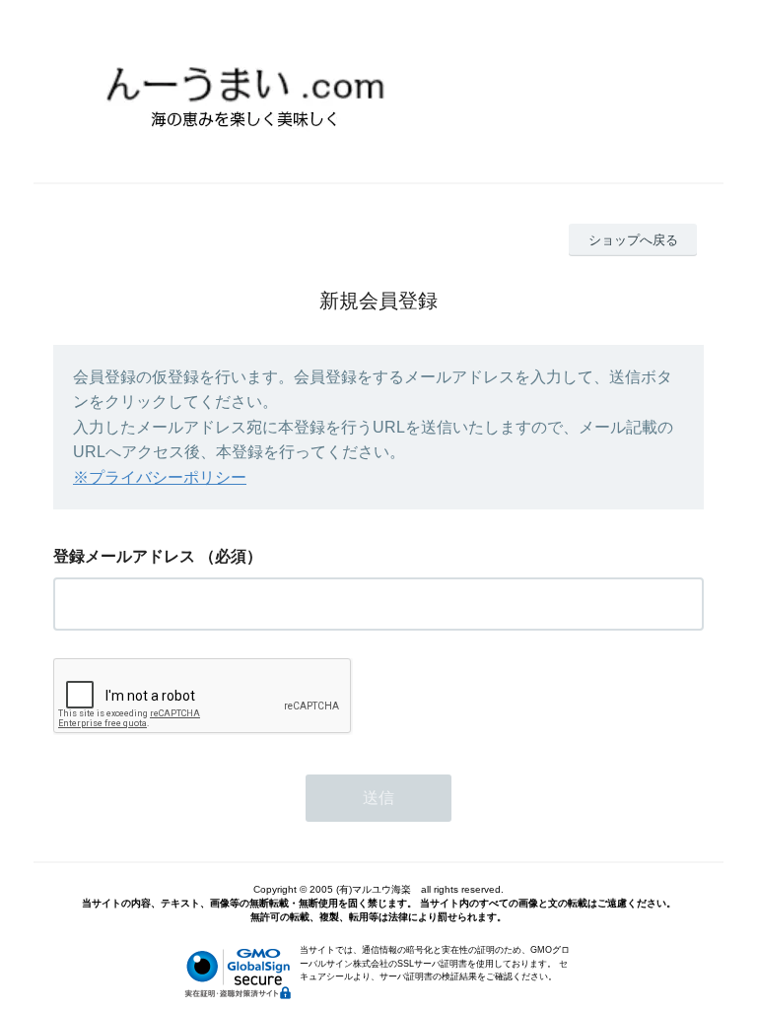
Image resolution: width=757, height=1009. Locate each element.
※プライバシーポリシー (159, 477)
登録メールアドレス (124, 556)
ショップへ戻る (633, 240)
